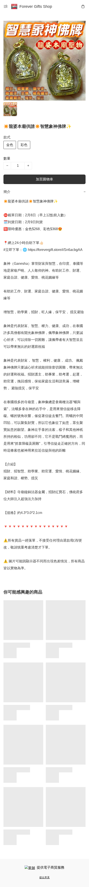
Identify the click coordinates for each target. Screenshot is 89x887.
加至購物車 (44, 179)
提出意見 (44, 877)
